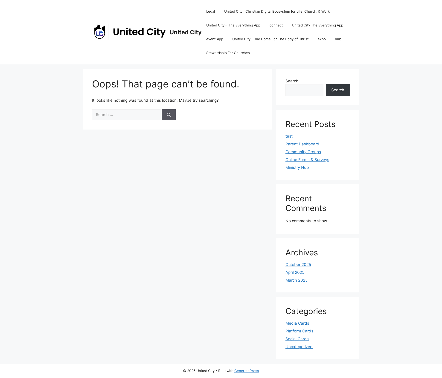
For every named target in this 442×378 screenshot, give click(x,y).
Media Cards (297, 323)
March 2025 (296, 280)
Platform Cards (299, 331)
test (289, 136)
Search (291, 81)
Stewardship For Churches (228, 53)
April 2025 (294, 272)
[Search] (169, 114)
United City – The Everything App (233, 25)
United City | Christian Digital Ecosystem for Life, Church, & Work (277, 11)
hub (338, 39)
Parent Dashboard (302, 144)
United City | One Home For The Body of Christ (270, 39)
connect (276, 25)
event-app (214, 39)
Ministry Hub (297, 167)
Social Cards (297, 339)
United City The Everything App (317, 25)
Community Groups (303, 152)
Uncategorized (299, 346)
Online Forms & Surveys (307, 159)
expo (322, 39)
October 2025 (298, 264)
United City (186, 32)
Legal (210, 11)
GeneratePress (246, 371)
